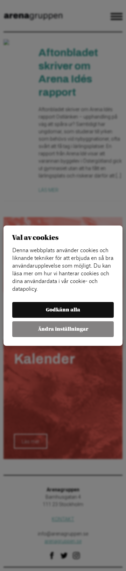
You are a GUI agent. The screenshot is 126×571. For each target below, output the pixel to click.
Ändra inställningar (63, 329)
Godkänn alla (63, 310)
